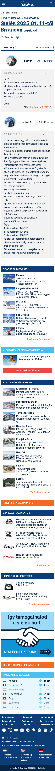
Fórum (14, 13)
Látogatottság (8, 721)
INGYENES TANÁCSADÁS (17, 503)
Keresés (51, 3)
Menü (3, 3)
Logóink (26, 725)
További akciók (44, 565)
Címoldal (5, 13)
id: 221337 (47, 135)
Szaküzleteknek (26, 742)
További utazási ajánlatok (39, 339)
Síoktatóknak (40, 745)
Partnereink (7, 725)
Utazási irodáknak (10, 745)
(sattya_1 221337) (42, 107)
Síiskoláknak (27, 745)
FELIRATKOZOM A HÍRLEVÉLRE (19, 665)
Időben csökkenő (43, 47)
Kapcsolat (27, 717)
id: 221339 (47, 73)
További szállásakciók (40, 492)
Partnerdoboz (46, 725)
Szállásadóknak (9, 742)
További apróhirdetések (40, 604)
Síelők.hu (27, 3)
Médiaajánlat (46, 717)
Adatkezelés (27, 721)
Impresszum (8, 717)
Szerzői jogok (46, 721)
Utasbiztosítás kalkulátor (27, 370)
